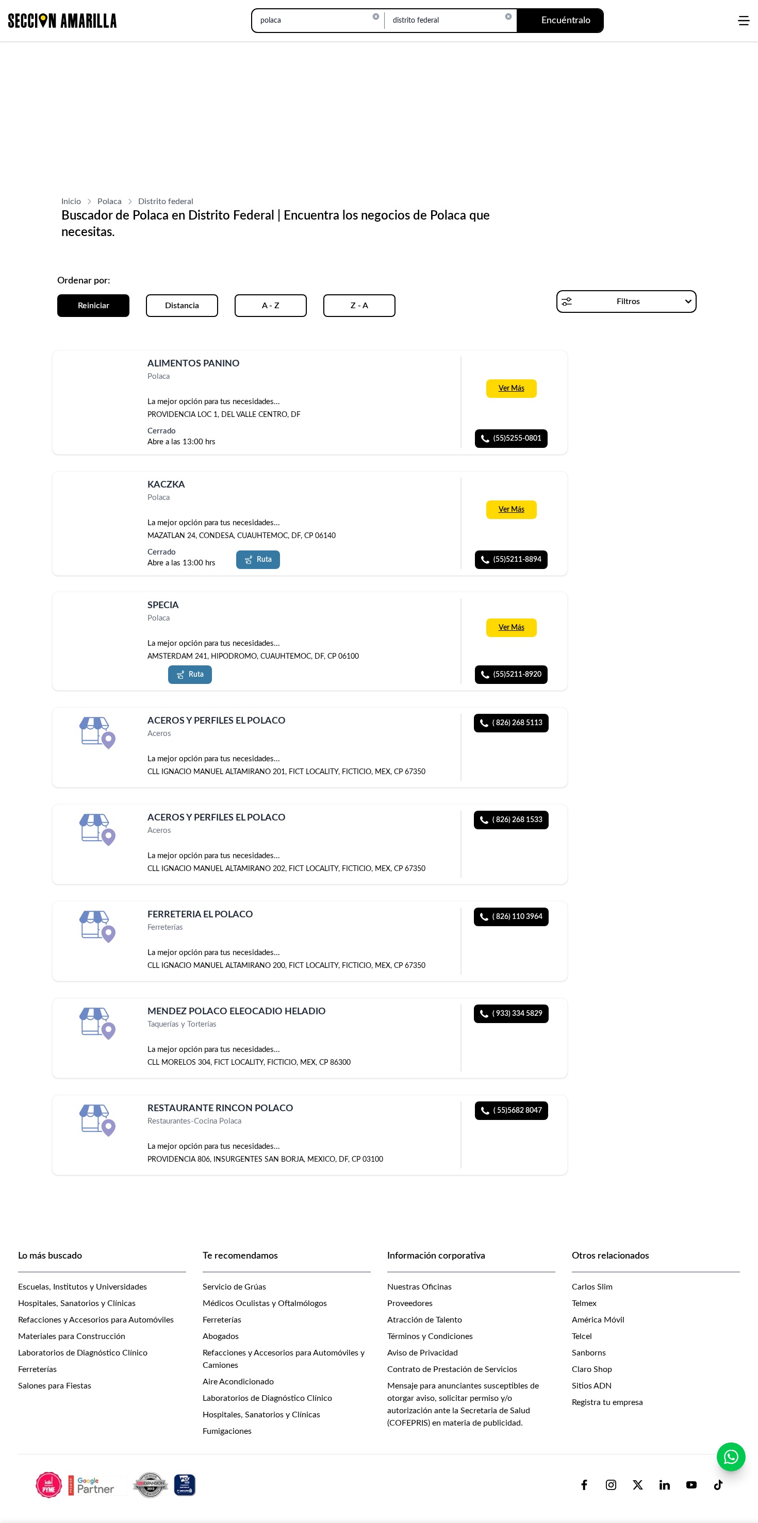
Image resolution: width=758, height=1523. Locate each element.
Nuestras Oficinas (419, 1287)
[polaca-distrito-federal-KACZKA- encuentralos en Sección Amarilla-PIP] (99, 497)
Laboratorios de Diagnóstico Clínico (82, 1353)
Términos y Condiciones (430, 1336)
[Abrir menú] (744, 20)
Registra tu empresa (607, 1402)
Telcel (582, 1336)
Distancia (182, 306)
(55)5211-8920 (517, 674)
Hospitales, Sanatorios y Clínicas (77, 1303)
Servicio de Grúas (234, 1287)
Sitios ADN (592, 1386)
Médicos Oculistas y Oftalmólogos (265, 1303)
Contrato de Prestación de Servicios (452, 1369)
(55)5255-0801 (517, 438)
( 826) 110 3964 (517, 917)
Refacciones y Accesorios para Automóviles (96, 1320)
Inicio (71, 201)
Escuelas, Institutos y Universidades (82, 1287)
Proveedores (410, 1303)
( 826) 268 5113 (517, 723)
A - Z (270, 306)
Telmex (584, 1303)
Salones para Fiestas (54, 1386)
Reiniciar (93, 306)
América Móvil (598, 1320)
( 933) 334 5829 (517, 1013)
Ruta (264, 559)
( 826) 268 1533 (517, 820)
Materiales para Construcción (71, 1336)
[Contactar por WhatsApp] (731, 1457)
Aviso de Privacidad (422, 1353)
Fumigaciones (227, 1431)
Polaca (109, 201)
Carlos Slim (592, 1287)
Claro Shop (592, 1369)
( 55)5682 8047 (517, 1110)
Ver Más (511, 388)
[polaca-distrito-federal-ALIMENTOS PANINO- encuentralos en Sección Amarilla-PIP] (99, 376)
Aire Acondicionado (238, 1382)
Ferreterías (37, 1369)
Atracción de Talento (424, 1320)
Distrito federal (165, 201)
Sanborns (589, 1353)
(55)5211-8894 (517, 559)
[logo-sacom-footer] (117, 1484)
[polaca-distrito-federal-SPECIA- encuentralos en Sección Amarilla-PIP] (99, 617)
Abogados (221, 1336)
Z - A (359, 306)
